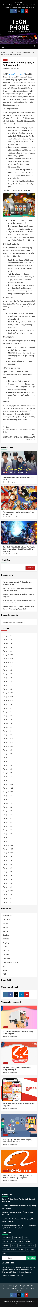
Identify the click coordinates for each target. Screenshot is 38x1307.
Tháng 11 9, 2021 (14, 68)
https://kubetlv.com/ (17, 74)
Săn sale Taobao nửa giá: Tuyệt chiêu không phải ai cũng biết (17, 583)
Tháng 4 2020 (7, 875)
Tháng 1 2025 (7, 689)
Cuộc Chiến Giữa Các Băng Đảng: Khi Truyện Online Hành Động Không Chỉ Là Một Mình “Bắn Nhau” (19, 549)
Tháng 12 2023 (8, 738)
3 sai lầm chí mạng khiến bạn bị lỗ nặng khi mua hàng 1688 (18, 595)
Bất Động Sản (12, 5)
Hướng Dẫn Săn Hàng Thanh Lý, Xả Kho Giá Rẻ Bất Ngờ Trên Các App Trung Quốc (18, 608)
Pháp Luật (8, 7)
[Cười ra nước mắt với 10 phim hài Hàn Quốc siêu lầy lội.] (19, 463)
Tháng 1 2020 (7, 887)
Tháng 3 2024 (7, 727)
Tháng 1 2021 (7, 841)
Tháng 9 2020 (7, 856)
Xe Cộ (28, 7)
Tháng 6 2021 (7, 830)
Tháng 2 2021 (7, 837)
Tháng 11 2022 (8, 788)
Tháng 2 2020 (7, 883)
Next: (19, 437)
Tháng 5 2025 (7, 674)
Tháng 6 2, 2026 (13, 1180)
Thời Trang (21, 7)
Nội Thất (32, 5)
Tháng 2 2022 (7, 811)
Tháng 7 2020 (7, 864)
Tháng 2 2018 (7, 894)
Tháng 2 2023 (7, 776)
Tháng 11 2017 (8, 898)
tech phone (19, 24)
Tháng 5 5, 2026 (13, 482)
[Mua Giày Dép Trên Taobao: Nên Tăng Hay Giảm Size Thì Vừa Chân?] (19, 1125)
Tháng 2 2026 (7, 647)
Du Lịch (19, 5)
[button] (3, 46)
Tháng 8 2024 (7, 708)
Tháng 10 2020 (8, 853)
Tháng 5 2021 (7, 834)
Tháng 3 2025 (7, 681)
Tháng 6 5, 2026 (13, 1108)
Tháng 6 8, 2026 (13, 1036)
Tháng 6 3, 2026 (13, 1144)
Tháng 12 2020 (8, 845)
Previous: (19, 429)
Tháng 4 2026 (7, 643)
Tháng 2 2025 (7, 685)
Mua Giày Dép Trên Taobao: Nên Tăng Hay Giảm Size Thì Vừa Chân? (19, 602)
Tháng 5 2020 (7, 872)
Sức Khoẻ (6, 950)
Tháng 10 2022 (8, 792)
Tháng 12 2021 (8, 818)
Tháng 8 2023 (7, 754)
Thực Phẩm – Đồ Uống (10, 962)
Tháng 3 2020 (7, 879)
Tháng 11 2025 (8, 658)
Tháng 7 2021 (7, 826)
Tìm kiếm (5, 560)
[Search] (34, 46)
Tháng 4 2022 (7, 803)
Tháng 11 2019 (8, 891)
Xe (4, 966)
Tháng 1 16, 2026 (13, 517)
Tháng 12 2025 (8, 655)
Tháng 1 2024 (7, 735)
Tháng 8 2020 (7, 860)
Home (4, 5)
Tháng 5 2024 (7, 719)
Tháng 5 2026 (7, 639)
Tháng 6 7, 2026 (13, 1072)
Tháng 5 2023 (7, 765)
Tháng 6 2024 (7, 716)
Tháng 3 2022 (7, 807)
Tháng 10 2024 (8, 700)
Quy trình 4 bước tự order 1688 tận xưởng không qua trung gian (17, 589)
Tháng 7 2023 (7, 757)
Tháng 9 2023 (7, 750)
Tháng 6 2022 (7, 795)
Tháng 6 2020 (7, 868)
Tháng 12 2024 (8, 693)
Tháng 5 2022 (7, 799)
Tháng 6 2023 (7, 761)
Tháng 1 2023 (7, 780)
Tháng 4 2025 (7, 677)
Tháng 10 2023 (8, 746)
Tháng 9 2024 (7, 704)
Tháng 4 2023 (7, 769)
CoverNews (29, 1301)
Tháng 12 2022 (8, 784)
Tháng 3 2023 (7, 773)
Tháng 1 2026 (7, 651)
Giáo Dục (26, 5)
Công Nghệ (6, 919)
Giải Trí (5, 60)
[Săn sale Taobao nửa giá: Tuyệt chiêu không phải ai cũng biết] (19, 1017)
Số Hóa (14, 7)
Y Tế (32, 7)
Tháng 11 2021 (8, 822)
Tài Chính (6, 954)
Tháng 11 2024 (8, 697)
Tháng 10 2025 (8, 662)
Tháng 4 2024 (7, 723)
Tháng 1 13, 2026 (13, 554)
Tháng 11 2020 (8, 849)
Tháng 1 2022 (7, 815)
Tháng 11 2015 (8, 902)
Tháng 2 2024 (7, 731)
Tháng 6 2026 (7, 636)
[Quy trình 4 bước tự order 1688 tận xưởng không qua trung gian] (19, 1053)
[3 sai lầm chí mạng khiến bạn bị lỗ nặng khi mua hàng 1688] (19, 1089)
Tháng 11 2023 (8, 742)
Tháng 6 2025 (7, 670)
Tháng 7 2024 (7, 712)
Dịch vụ (5, 923)
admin (6, 68)
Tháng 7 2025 (7, 666)
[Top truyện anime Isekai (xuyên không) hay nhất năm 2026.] (19, 498)
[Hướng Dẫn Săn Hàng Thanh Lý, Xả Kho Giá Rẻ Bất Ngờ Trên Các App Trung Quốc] (19, 1161)
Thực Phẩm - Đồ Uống (9, 1249)
